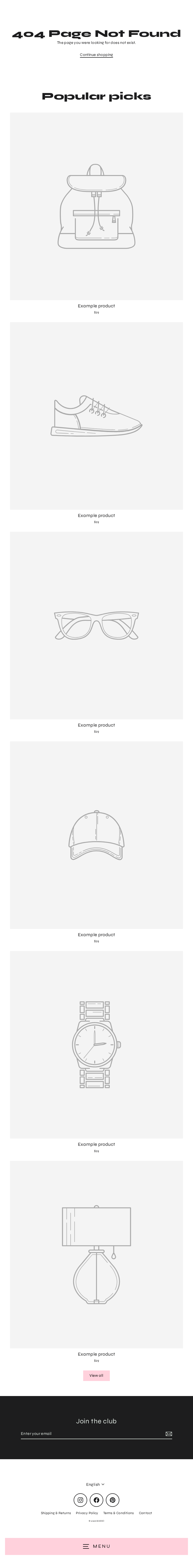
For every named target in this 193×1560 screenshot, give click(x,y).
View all (96, 1375)
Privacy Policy (87, 1513)
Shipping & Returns (56, 1513)
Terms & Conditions (118, 1513)
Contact (145, 1513)
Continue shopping (96, 54)
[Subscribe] (168, 1434)
